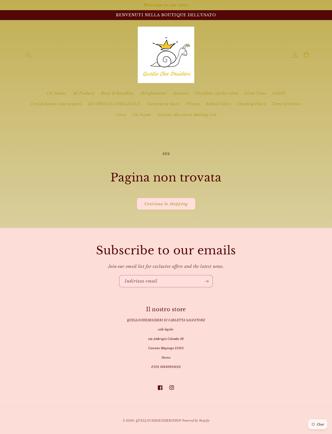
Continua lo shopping (166, 203)
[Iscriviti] (207, 281)
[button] (29, 55)
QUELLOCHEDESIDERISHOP (158, 420)
